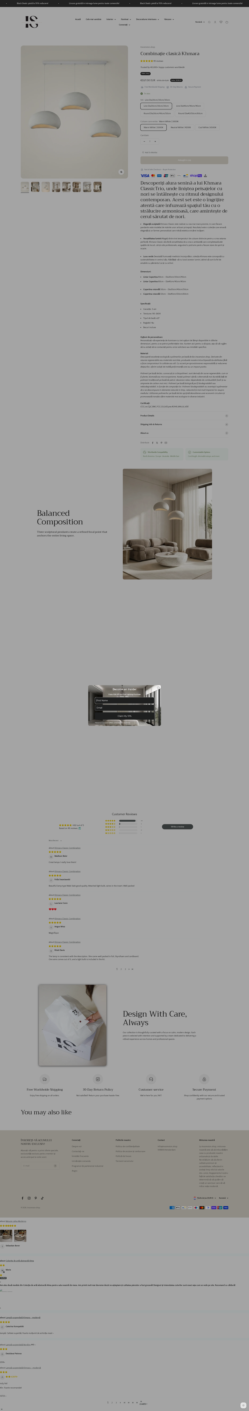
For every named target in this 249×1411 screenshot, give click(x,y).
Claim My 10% (125, 716)
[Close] (158, 687)
